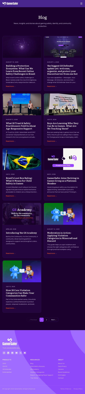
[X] (20, 352)
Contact (61, 378)
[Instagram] (4, 352)
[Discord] (24, 352)
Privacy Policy (78, 389)
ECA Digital (62, 375)
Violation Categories (37, 372)
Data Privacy (62, 366)
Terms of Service (65, 389)
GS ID (4, 363)
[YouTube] (16, 352)
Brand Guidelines (64, 372)
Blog (31, 363)
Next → (53, 320)
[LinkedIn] (8, 352)
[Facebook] (12, 352)
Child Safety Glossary (37, 366)
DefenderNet (7, 372)
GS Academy (34, 369)
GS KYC (4, 366)
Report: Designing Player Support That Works (41, 376)
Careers (61, 369)
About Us (61, 363)
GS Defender (6, 369)
